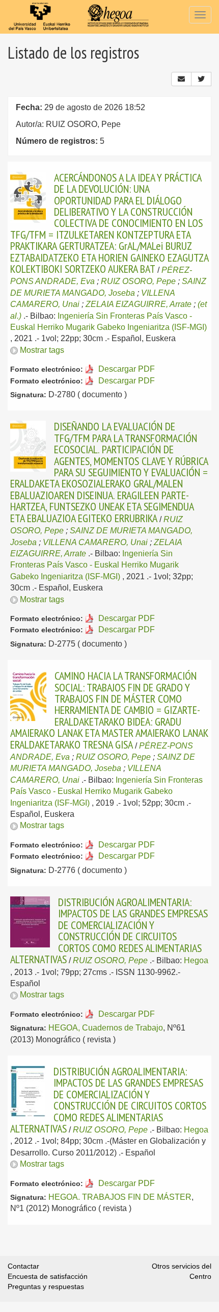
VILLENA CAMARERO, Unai (95, 542)
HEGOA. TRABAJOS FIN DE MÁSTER (119, 1197)
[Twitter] (201, 79)
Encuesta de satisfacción (48, 1276)
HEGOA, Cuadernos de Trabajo (105, 1027)
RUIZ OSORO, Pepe (138, 281)
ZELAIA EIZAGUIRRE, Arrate (138, 304)
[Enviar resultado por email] (181, 79)
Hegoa (196, 960)
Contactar (23, 1266)
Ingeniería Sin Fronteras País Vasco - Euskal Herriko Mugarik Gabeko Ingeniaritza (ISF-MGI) (94, 565)
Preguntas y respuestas (46, 1286)
